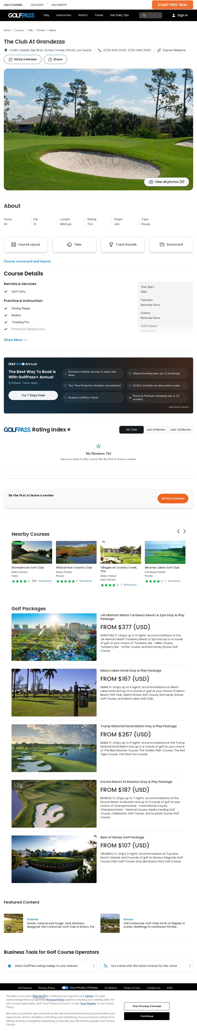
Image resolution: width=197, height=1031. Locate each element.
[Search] (145, 15)
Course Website (174, 50)
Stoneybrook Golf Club (28, 567)
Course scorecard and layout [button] (27, 261)
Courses (19, 30)
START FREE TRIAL (172, 4)
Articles (128, 919)
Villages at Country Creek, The (118, 569)
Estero (52, 30)
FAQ (169, 988)
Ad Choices (25, 988)
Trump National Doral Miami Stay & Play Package (138, 726)
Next (184, 531)
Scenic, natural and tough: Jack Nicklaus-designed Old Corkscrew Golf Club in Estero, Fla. (61, 925)
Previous (178, 531)
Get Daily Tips (119, 15)
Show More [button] (13, 340)
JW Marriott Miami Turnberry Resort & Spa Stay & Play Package (142, 617)
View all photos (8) (169, 182)
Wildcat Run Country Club (74, 567)
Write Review (45, 581)
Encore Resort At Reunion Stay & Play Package (136, 782)
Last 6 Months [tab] (156, 429)
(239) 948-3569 (139, 50)
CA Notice (110, 988)
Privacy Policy (46, 988)
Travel (99, 15)
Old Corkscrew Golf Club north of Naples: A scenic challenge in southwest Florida (154, 925)
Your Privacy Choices (83, 987)
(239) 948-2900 (114, 50)
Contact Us (153, 988)
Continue (146, 1016)
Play (46, 15)
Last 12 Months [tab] (181, 429)
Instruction (63, 15)
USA (30, 30)
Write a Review (173, 498)
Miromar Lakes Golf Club (162, 567)
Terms (89, 996)
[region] (98, 1010)
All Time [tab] (131, 429)
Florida (41, 30)
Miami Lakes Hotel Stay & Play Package (130, 670)
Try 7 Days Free (33, 395)
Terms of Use (132, 988)
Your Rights (88, 1003)
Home (7, 30)
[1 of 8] (98, 129)
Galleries (32, 919)
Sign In (183, 15)
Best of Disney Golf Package (122, 837)
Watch (83, 15)
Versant (39, 996)
